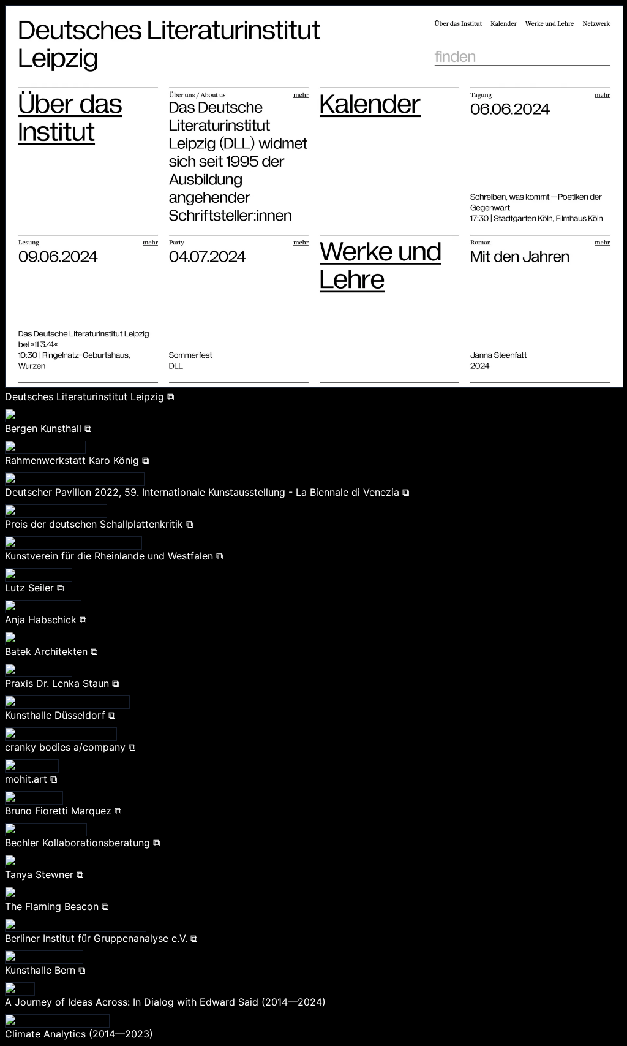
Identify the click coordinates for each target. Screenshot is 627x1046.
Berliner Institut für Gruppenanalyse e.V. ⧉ (101, 938)
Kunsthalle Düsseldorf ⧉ (60, 715)
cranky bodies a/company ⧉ (70, 747)
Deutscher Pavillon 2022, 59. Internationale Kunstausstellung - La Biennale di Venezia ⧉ (207, 492)
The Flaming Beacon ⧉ (56, 906)
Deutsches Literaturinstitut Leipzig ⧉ (89, 396)
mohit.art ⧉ (31, 779)
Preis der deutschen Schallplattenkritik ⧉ (99, 524)
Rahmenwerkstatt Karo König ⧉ (77, 460)
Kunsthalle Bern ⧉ (45, 970)
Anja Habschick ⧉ (45, 619)
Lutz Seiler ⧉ (34, 588)
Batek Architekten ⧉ (51, 651)
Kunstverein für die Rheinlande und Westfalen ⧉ (114, 556)
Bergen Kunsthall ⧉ (48, 428)
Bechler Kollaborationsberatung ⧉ (82, 842)
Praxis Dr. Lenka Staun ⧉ (62, 683)
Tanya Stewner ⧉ (44, 874)
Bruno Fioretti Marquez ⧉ (63, 811)
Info (612, 12)
